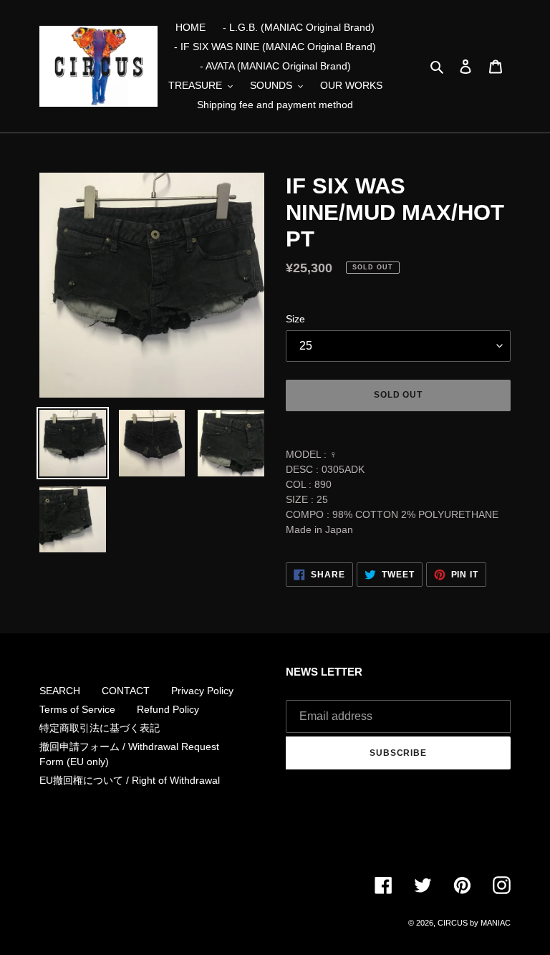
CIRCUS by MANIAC (474, 922)
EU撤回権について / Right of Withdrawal (129, 780)
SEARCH (59, 690)
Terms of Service (77, 709)
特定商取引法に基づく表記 (99, 728)
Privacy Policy (202, 690)
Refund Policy (168, 709)
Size (295, 319)
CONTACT (126, 690)
